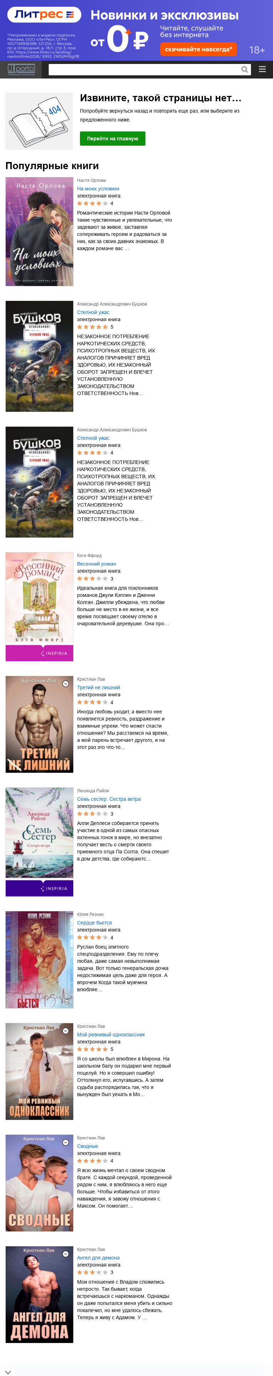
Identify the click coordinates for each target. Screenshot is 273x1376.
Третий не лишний (98, 687)
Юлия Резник (90, 914)
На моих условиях (98, 188)
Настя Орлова (91, 180)
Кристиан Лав (91, 679)
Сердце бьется (94, 923)
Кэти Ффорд (89, 555)
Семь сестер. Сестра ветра (109, 799)
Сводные (87, 1146)
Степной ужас (93, 312)
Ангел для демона (98, 1258)
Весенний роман (96, 564)
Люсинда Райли (93, 790)
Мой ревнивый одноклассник (111, 1034)
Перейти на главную (112, 138)
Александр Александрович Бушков (112, 304)
